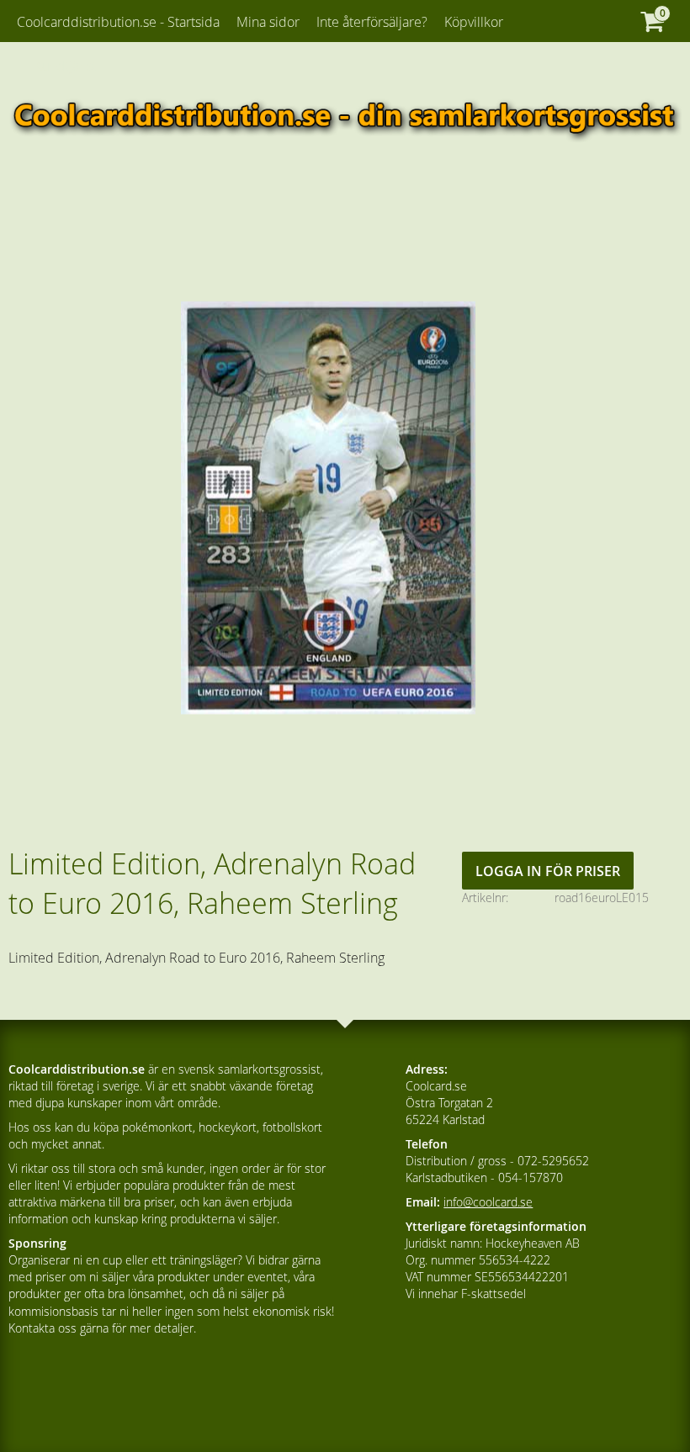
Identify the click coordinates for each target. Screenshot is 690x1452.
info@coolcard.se (488, 1202)
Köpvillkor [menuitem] (473, 22)
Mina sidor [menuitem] (268, 22)
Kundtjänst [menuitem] (65, 65)
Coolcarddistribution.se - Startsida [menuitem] (118, 22)
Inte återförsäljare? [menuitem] (371, 22)
